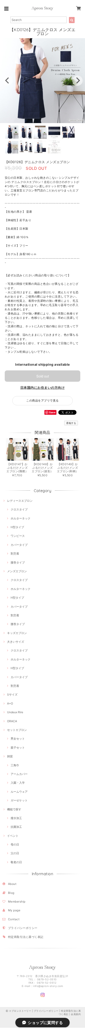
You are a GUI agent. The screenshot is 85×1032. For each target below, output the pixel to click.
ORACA (12, 721)
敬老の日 (16, 862)
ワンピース (18, 536)
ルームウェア (19, 791)
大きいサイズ (15, 641)
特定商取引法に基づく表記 (25, 937)
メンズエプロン (17, 571)
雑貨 (10, 756)
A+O (10, 703)
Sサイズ (12, 694)
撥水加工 (16, 818)
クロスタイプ (19, 509)
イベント (12, 835)
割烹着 (15, 553)
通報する (71, 423)
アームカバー (19, 774)
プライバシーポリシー (23, 928)
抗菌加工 (16, 827)
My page (14, 910)
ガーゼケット (19, 800)
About (12, 884)
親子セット (18, 747)
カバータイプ (19, 545)
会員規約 (76, 1014)
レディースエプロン (20, 500)
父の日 (15, 853)
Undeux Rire (15, 712)
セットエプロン (17, 730)
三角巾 (15, 765)
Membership (17, 901)
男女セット (18, 738)
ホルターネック (20, 518)
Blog (11, 893)
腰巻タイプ (18, 562)
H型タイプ (17, 527)
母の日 (15, 844)
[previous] (7, 80)
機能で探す (14, 809)
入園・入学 (18, 782)
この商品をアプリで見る (42, 400)
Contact (13, 919)
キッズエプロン (17, 633)
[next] (77, 80)
